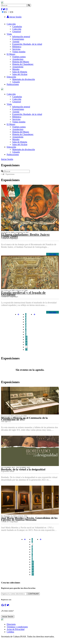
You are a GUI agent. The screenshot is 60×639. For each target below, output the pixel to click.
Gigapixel (16, 31)
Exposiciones (18, 39)
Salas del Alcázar (19, 74)
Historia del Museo (20, 62)
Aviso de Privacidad (15, 629)
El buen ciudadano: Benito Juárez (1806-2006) (25, 235)
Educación (11, 77)
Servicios (16, 49)
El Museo (11, 54)
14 (26, 347)
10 (26, 337)
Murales (15, 69)
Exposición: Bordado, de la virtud (27, 44)
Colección (11, 24)
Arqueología (17, 67)
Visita (9, 34)
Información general (21, 36)
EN (11, 12)
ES (5, 12)
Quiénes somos (19, 56)
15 (26, 349)
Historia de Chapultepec (22, 64)
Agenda (15, 41)
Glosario (16, 82)
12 (26, 342)
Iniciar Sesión (15, 17)
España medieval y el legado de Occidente (23, 293)
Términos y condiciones (17, 627)
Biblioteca (16, 46)
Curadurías (17, 26)
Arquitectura (17, 59)
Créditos (10, 632)
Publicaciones (13, 84)
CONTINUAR (33, 594)
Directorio (11, 624)
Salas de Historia (19, 72)
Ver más (52, 254)
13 (26, 344)
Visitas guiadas (18, 51)
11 (26, 339)
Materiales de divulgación (23, 79)
